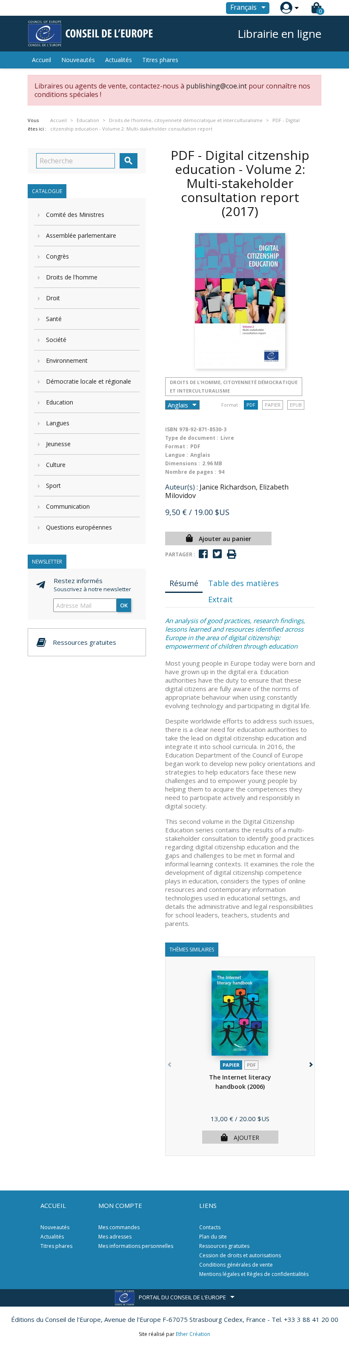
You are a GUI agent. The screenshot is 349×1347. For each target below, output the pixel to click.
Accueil (41, 60)
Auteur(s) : (181, 487)
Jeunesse (58, 444)
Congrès (57, 256)
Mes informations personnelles (135, 1246)
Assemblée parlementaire (81, 235)
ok (124, 605)
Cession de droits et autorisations (240, 1255)
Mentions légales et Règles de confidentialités (254, 1274)
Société (56, 340)
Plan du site (213, 1236)
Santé (54, 319)
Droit (53, 298)
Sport (53, 485)
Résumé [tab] (183, 583)
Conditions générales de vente (236, 1264)
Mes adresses (115, 1236)
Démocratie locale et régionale (88, 381)
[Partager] (203, 554)
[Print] (231, 554)
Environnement (67, 360)
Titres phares (160, 60)
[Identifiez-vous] (286, 8)
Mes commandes (119, 1227)
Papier (272, 405)
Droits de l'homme (71, 277)
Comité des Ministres (75, 215)
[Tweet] (217, 554)
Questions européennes (79, 527)
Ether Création (193, 1334)
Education (59, 402)
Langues (57, 423)
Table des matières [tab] (243, 583)
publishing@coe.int (216, 86)
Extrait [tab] (220, 599)
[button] (310, 1063)
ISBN (171, 429)
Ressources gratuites (224, 1246)
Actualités (118, 60)
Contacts (209, 1227)
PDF (250, 405)
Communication (68, 506)
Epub (296, 405)
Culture (56, 465)
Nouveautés (78, 60)
